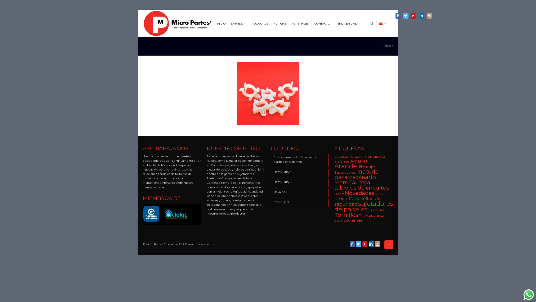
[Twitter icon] (405, 16)
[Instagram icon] (429, 16)
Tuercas (366, 215)
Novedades (359, 193)
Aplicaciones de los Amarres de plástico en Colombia (295, 159)
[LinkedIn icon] (421, 16)
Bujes (370, 167)
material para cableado (357, 174)
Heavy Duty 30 (284, 182)
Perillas (379, 194)
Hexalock (280, 192)
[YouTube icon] (413, 16)
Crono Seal (281, 202)
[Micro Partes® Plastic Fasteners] (177, 23)
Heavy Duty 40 (284, 171)
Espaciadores (345, 172)
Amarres (358, 161)
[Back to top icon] (388, 244)
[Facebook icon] (398, 16)
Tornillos (346, 214)
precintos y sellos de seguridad (357, 201)
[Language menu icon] (382, 23)
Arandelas (349, 166)
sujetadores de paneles (363, 206)
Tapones (376, 210)
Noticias (339, 193)
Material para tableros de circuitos (361, 185)
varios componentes (359, 218)
